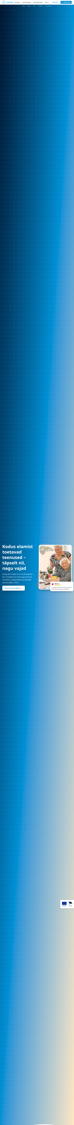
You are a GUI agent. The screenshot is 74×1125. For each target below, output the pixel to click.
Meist (23, 6)
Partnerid (40, 6)
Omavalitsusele (26, 2)
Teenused (17, 2)
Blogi (29, 6)
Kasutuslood (49, 6)
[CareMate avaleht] (7, 2)
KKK (34, 6)
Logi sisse (55, 2)
